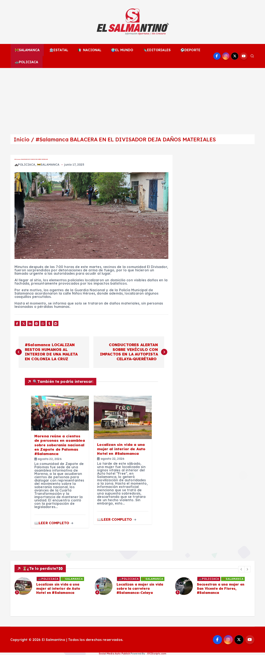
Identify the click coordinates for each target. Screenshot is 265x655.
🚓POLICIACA (26, 62)
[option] (52, 586)
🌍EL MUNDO (122, 50)
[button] (241, 569)
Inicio (21, 139)
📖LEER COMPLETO (52, 523)
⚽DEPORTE (190, 50)
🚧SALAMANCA (27, 50)
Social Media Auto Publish (114, 653)
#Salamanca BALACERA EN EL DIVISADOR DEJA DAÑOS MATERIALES (126, 139)
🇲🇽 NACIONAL (89, 50)
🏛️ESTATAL (58, 50)
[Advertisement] (132, 99)
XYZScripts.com (156, 653)
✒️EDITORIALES (157, 50)
